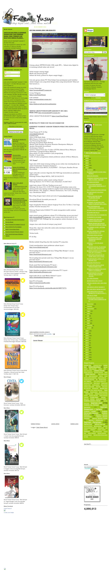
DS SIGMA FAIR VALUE (93, 212)
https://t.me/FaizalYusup (37, 95)
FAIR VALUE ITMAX (92, 295)
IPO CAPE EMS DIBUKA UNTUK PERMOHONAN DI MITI (95, 265)
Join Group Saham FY (100, 381)
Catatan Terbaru (35, 424)
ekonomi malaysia (98, 372)
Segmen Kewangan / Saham (95, 408)
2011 (87, 355)
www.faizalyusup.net (36, 134)
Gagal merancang (93, 376)
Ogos (89, 311)
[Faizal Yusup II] (5, 510)
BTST (105, 369)
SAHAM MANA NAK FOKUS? (94, 281)
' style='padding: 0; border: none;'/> (39, 332)
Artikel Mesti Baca (95, 367)
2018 (87, 338)
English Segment (90, 374)
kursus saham (95, 385)
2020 (87, 333)
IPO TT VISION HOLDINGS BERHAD (96, 190)
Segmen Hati (96, 402)
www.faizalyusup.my (36, 201)
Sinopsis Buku (17, 155)
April (88, 320)
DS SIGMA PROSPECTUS (93, 263)
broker (100, 369)
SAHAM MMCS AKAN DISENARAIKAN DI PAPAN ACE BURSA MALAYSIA (20, 200)
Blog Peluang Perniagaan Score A (15, 224)
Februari (90, 325)
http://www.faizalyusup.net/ (38, 247)
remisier (103, 397)
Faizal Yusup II (8, 508)
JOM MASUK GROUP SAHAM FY (96, 287)
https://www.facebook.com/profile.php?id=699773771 (47, 288)
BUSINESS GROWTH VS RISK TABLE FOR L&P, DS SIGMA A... (96, 251)
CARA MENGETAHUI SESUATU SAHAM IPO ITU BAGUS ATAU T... (97, 292)
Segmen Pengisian (92, 422)
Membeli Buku (103, 388)
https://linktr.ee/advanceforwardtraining (42, 104)
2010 (87, 357)
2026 (87, 158)
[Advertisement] (54, 406)
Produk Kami (94, 397)
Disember (90, 170)
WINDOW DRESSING (92, 176)
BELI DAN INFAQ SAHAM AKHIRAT (96, 289)
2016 (87, 343)
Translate (98, 97)
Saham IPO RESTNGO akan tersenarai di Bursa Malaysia (20, 168)
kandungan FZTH (88, 383)
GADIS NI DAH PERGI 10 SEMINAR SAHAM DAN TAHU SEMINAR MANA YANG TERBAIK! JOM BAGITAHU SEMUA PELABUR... (15, 35)
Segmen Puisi (88, 424)
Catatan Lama (74, 424)
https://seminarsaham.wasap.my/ (40, 99)
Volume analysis (102, 433)
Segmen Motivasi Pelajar (99, 418)
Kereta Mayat (9, 222)
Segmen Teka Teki (100, 424)
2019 (87, 335)
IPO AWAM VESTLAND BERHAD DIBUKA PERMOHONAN (95, 220)
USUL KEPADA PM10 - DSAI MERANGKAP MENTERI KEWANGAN (94, 239)
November (90, 304)
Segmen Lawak (90, 411)
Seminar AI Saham (88, 426)
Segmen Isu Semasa (91, 405)
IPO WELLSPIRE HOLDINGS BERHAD (97, 210)
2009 (87, 359)
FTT (86, 376)
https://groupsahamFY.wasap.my (40, 90)
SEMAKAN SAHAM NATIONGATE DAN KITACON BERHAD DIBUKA (96, 224)
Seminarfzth (101, 428)
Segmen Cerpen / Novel (92, 401)
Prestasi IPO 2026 (93, 395)
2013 (87, 350)
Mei (88, 318)
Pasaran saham (94, 392)
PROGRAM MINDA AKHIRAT (94, 235)
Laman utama (55, 424)
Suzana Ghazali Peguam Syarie (14, 232)
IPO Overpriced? (102, 379)
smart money (101, 429)
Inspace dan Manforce (89, 379)
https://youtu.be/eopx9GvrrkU (39, 283)
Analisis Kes (87, 365)
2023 (87, 165)
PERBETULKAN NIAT (92, 200)
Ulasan (8, 76)
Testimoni (87, 431)
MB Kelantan (95, 388)
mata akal (98, 386)
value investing (92, 433)
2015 (87, 345)
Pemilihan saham (103, 392)
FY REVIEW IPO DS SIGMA (94, 217)
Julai (88, 313)
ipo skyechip (87, 381)
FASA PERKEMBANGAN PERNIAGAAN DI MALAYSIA (95, 207)
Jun (88, 316)
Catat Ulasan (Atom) (42, 427)
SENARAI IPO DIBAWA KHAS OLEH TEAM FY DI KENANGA (96, 269)
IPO (96, 379)
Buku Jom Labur (88, 370)
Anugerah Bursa (98, 365)
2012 (87, 352)
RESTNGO (92, 399)
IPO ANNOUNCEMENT (93, 182)
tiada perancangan (97, 431)
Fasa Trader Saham (102, 374)
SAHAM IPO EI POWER (101, 399)
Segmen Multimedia (96, 420)
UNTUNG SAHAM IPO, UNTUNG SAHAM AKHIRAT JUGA (96, 232)
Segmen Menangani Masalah (95, 412)
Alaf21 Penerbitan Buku (12, 229)
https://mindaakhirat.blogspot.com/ (41, 277)
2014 (87, 347)
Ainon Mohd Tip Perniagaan (14, 227)
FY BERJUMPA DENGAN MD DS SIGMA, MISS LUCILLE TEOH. (95, 255)
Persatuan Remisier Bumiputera (15, 219)
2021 (87, 331)
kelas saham (97, 383)
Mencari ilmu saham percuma (94, 390)
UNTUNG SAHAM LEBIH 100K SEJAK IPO (42, 30)
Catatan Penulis (99, 370)
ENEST (106, 372)
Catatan (8, 72)
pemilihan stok (89, 393)
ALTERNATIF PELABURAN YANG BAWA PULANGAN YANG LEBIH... (97, 203)
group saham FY (102, 377)
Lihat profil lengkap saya (93, 153)
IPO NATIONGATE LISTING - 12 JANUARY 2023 (95, 259)
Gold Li (101, 376)
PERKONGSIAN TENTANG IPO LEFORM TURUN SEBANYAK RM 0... (96, 299)
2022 (87, 168)
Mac (88, 323)
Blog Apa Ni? (92, 369)
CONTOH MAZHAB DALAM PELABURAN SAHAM (94, 197)
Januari (89, 328)
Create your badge (9, 512)
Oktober (90, 306)
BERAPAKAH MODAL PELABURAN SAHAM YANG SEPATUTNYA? (96, 247)
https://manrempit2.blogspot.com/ (40, 261)
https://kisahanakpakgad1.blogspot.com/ (43, 267)
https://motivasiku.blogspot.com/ (40, 272)
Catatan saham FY (88, 372)
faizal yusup (8, 9)
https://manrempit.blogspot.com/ (40, 254)
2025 (87, 160)
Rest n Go (86, 399)
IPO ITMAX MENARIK (92, 278)
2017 (87, 340)
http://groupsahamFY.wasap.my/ (49, 113)
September (90, 308)
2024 (87, 163)
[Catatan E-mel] (53, 334)
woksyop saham (88, 435)
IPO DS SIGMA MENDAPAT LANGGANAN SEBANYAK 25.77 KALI (96, 186)
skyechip (93, 429)
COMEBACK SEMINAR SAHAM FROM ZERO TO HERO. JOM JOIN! (97, 179)
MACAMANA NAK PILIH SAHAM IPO (97, 215)
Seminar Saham (98, 426)
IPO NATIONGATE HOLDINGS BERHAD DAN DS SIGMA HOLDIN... (95, 274)
